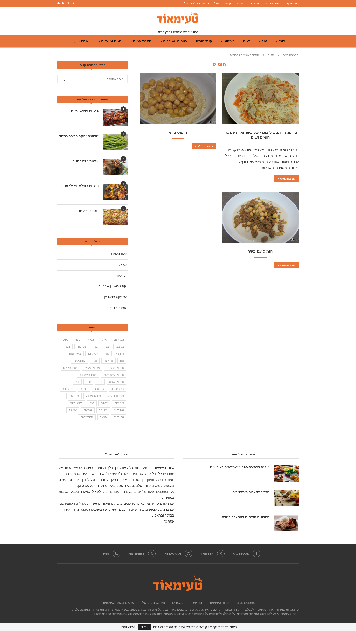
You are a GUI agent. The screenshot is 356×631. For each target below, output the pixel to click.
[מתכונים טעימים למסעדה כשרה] (286, 523)
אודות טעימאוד (271, 3)
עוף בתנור (99, 389)
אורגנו (104, 339)
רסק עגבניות (76, 403)
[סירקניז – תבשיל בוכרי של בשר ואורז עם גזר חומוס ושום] (260, 98)
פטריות (83, 389)
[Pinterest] (63, 3)
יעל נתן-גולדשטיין (116, 297)
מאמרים (241, 3)
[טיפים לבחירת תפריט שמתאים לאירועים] (286, 473)
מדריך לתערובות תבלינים (251, 492)
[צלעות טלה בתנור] (115, 167)
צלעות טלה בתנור (86, 161)
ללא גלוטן (93, 353)
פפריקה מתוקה (93, 396)
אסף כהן (122, 264)
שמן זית (73, 410)
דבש (68, 346)
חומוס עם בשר (260, 251)
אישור (144, 627)
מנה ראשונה (79, 360)
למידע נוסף (128, 626)
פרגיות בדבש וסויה (85, 111)
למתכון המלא (287, 178)
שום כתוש (119, 410)
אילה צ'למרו (119, 253)
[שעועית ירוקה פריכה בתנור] (115, 142)
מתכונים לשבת (116, 382)
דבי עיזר (122, 275)
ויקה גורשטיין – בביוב (113, 286)
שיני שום (88, 410)
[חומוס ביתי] (178, 98)
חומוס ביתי (178, 133)
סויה (100, 382)
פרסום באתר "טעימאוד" (196, 3)
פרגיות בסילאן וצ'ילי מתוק (79, 186)
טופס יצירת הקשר (75, 509)
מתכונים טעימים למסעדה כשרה (246, 517)
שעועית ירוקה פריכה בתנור (79, 136)
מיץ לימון (108, 360)
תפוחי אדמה (87, 417)
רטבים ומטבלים (175, 41)
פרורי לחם (74, 396)
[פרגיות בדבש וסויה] (115, 117)
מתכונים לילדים (92, 368)
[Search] (73, 41)
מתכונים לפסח (70, 368)
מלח (95, 360)
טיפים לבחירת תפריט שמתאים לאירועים (240, 467)
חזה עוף (120, 353)
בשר (282, 41)
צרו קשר (255, 3)
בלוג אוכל (126, 468)
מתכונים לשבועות (87, 375)
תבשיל (103, 417)
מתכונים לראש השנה (114, 375)
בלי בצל (120, 346)
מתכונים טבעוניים (115, 368)
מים (122, 360)
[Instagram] (68, 3)
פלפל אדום (67, 389)
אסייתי (90, 339)
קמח (92, 403)
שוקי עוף (103, 410)
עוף (264, 41)
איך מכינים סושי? (223, 3)
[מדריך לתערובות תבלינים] (286, 498)
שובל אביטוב (119, 308)
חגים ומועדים (111, 41)
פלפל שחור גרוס (116, 396)
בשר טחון (81, 346)
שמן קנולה (119, 417)
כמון (107, 353)
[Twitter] (73, 3)
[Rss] (58, 3)
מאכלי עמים (142, 41)
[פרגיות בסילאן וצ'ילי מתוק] (115, 192)
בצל (107, 346)
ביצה (77, 339)
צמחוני (229, 41)
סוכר (88, 382)
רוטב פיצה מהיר (87, 211)
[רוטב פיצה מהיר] (115, 217)
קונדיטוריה (204, 41)
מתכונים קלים (292, 3)
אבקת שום (119, 339)
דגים (246, 41)
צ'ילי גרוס (119, 403)
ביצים (65, 339)
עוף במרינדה (117, 389)
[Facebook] (78, 3)
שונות (85, 41)
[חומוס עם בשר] (260, 217)
